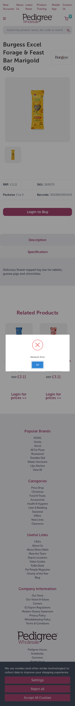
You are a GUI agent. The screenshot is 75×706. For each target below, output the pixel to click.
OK (37, 365)
